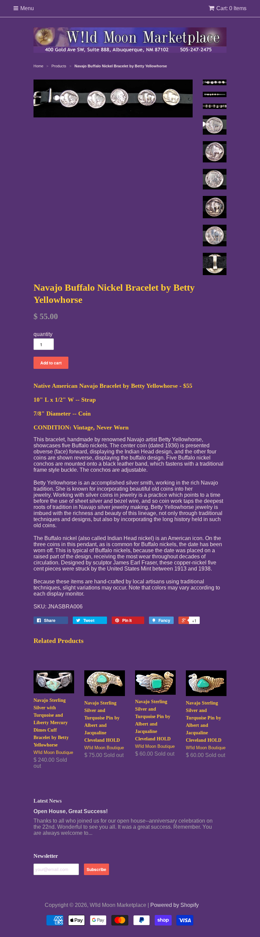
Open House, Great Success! (71, 811)
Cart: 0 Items (231, 8)
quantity (43, 334)
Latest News (48, 801)
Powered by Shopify (174, 905)
